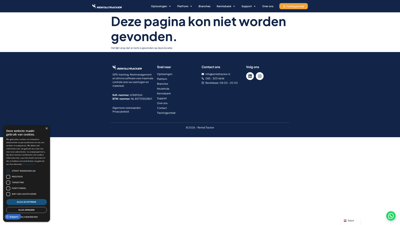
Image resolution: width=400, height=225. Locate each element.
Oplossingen (159, 6)
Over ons (267, 6)
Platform (182, 6)
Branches (204, 6)
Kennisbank (224, 6)
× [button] (46, 128)
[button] (391, 216)
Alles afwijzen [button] (26, 210)
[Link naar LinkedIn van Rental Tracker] (250, 76)
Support (247, 6)
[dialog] (26, 173)
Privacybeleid (29, 164)
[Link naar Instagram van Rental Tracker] (260, 76)
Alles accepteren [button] (26, 202)
